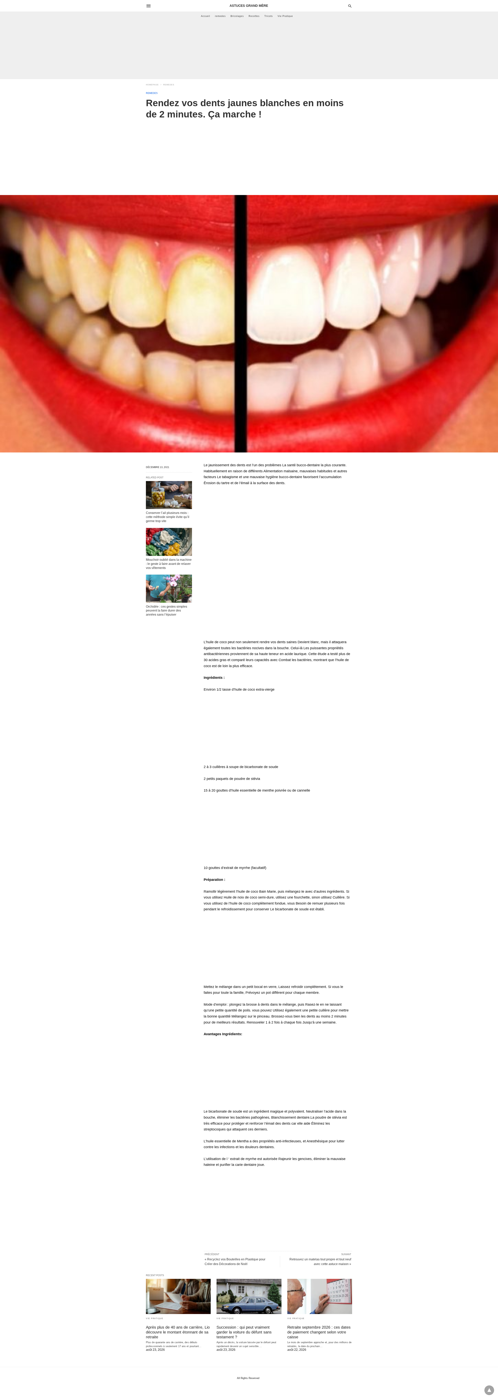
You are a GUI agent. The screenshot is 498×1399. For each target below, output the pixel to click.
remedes (220, 16)
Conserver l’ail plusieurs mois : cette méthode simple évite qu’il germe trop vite (167, 517)
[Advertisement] (249, 49)
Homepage (152, 85)
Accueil (205, 16)
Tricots (268, 16)
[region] (249, 153)
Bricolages (237, 16)
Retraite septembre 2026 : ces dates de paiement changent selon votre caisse (319, 1332)
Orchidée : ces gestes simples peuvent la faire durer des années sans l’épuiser (166, 610)
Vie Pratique (285, 16)
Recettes (254, 16)
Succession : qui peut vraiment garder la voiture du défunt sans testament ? (244, 1332)
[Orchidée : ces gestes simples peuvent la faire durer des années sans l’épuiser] (169, 589)
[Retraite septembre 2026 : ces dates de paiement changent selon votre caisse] (319, 1296)
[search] (350, 6)
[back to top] (489, 1390)
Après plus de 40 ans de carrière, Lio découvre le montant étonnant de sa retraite (178, 1332)
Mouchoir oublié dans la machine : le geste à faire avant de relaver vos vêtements (169, 564)
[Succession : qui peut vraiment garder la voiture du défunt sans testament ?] (249, 1296)
